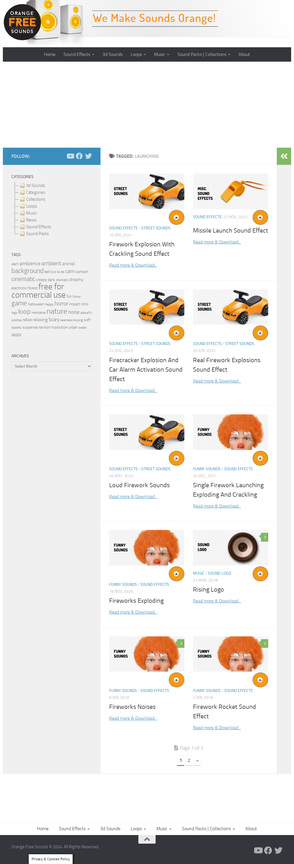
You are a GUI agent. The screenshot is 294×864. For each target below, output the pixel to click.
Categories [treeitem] (35, 192)
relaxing (40, 319)
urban (73, 327)
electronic (19, 288)
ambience (30, 263)
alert (15, 264)
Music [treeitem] (31, 213)
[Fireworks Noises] (146, 654)
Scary (54, 319)
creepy (41, 280)
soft (87, 319)
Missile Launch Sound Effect (230, 230)
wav (16, 334)
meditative (39, 313)
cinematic (23, 279)
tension (45, 327)
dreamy (76, 279)
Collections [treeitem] (35, 199)
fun (69, 296)
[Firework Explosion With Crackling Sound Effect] (146, 191)
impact (74, 304)
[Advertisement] (147, 105)
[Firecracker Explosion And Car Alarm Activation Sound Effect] (146, 307)
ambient (51, 263)
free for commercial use (38, 291)
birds (60, 272)
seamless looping (71, 320)
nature (57, 311)
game (19, 303)
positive (16, 320)
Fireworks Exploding (136, 600)
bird (53, 272)
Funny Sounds (207, 469)
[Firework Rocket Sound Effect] (230, 654)
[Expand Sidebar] (284, 156)
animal (68, 263)
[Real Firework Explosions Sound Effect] (230, 307)
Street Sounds (156, 228)
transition (60, 327)
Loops (136, 54)
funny (77, 296)
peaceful (86, 313)
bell (47, 271)
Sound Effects (76, 54)
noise (74, 312)
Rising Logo (208, 589)
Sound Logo (219, 573)
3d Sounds (112, 54)
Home (49, 54)
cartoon (82, 271)
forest (33, 288)
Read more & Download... (133, 265)
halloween (36, 304)
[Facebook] (79, 156)
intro (84, 304)
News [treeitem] (31, 220)
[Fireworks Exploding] (146, 547)
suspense (30, 327)
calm (70, 271)
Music (159, 54)
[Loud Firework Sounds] (146, 432)
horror (61, 304)
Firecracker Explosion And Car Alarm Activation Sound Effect (146, 369)
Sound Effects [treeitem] (38, 226)
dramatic (62, 280)
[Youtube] (70, 156)
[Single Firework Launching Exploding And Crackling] (230, 432)
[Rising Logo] (230, 547)
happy (49, 304)
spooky (16, 327)
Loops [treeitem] (31, 206)
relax (27, 319)
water (82, 327)
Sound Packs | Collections (201, 54)
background (27, 271)
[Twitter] (88, 156)
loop (24, 311)
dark (51, 279)
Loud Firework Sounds (139, 485)
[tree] (51, 209)
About (244, 54)
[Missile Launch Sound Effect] (230, 191)
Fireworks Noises (132, 707)
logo (14, 313)
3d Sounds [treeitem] (35, 185)
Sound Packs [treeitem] (37, 233)
